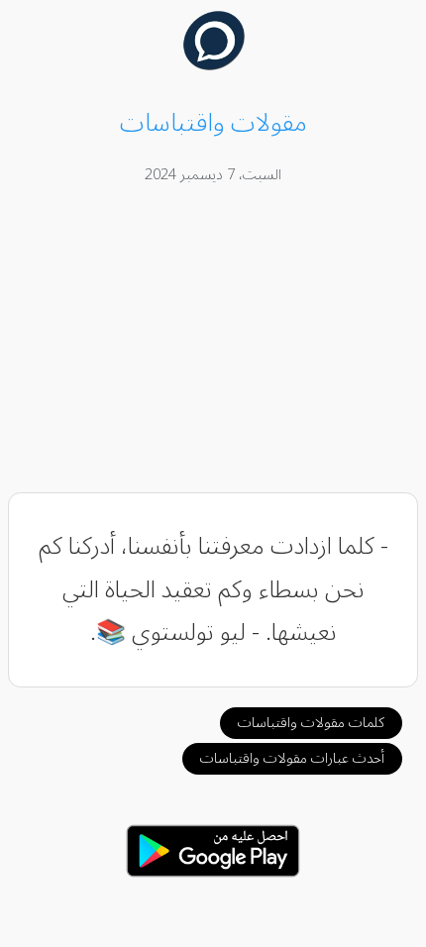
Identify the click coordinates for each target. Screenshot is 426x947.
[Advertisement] (213, 341)
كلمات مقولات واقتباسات (311, 722)
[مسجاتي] (213, 65)
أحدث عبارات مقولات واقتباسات (292, 758)
